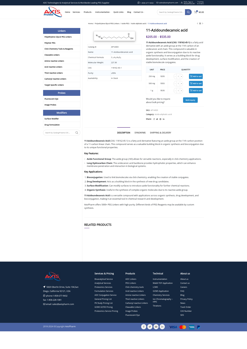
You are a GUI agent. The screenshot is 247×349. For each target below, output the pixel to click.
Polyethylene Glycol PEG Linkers (107, 23)
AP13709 (89, 255)
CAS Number (186, 311)
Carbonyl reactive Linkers (55, 79)
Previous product (197, 23)
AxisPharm (70, 326)
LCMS (155, 287)
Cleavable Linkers (52, 55)
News (182, 303)
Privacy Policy (186, 299)
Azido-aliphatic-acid (138, 23)
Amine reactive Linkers (54, 61)
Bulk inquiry (190, 100)
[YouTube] (156, 326)
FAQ (182, 291)
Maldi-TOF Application (163, 283)
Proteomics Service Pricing (106, 311)
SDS (182, 315)
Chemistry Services (161, 295)
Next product (202, 23)
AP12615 (89, 262)
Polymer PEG (50, 43)
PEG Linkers (130, 283)
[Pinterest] (160, 119)
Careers (183, 287)
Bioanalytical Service (104, 279)
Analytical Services (103, 283)
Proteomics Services (103, 287)
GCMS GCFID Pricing (104, 307)
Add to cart (197, 76)
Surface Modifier (52, 118)
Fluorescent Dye (51, 99)
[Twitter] (157, 119)
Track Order (185, 307)
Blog (182, 295)
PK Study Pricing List (104, 303)
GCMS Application (161, 291)
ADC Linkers (130, 279)
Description (123, 132)
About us (184, 279)
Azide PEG (125, 23)
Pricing (196, 255)
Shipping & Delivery (160, 132)
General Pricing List (103, 299)
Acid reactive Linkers (53, 67)
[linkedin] (163, 119)
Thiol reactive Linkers (54, 73)
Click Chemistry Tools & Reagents (59, 49)
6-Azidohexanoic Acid (109, 262)
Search (188, 12)
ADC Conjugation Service (105, 295)
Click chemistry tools (134, 287)
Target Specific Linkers (54, 85)
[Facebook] (154, 119)
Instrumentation (160, 279)
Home (90, 23)
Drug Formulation (52, 125)
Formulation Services (104, 291)
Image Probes (50, 105)
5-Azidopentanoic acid (109, 255)
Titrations (157, 305)
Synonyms (140, 132)
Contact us (185, 283)
